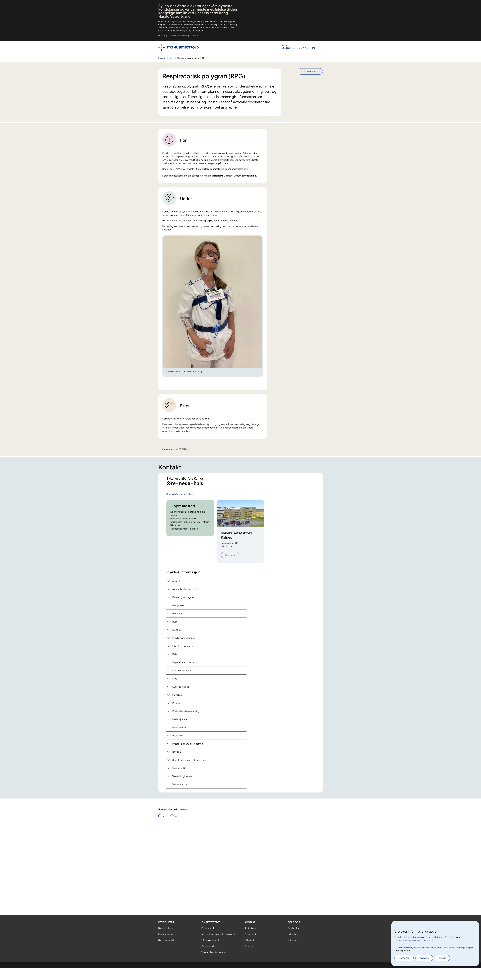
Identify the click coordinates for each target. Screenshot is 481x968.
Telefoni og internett (183, 776)
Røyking (176, 751)
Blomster (177, 613)
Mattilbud (177, 694)
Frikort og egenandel (183, 646)
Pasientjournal (179, 719)
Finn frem (230, 555)
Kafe (174, 654)
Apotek (176, 580)
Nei (176, 816)
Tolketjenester (180, 784)
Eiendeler (177, 629)
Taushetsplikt (179, 768)
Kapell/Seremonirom (183, 662)
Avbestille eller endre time (185, 589)
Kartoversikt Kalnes (182, 670)
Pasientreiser (179, 727)
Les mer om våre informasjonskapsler (413, 940)
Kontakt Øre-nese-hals (178, 494)
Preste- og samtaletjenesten (187, 743)
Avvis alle (424, 957)
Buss (174, 621)
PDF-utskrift (313, 71)
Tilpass (442, 957)
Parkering (177, 702)
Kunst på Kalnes (180, 686)
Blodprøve (178, 605)
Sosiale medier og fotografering (189, 759)
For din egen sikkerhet (184, 637)
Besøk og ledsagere (183, 597)
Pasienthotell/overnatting (185, 711)
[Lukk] (474, 926)
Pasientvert (178, 735)
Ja (163, 816)
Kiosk (175, 678)
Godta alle (403, 957)
